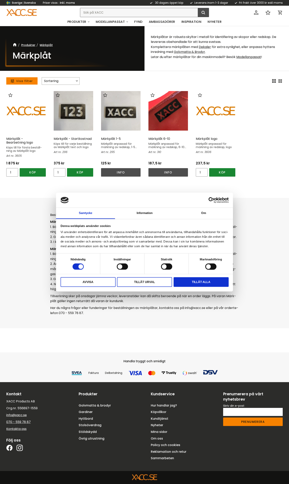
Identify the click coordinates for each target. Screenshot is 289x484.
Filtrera (22, 81)
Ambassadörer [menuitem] (162, 21)
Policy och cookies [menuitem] (165, 445)
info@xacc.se (16, 415)
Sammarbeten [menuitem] (162, 458)
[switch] (122, 266)
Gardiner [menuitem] (86, 412)
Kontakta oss (16, 429)
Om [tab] (203, 213)
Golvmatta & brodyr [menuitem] (95, 405)
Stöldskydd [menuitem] (88, 432)
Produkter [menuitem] (76, 21)
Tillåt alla (201, 282)
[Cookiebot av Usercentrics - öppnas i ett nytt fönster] (211, 200)
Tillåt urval (144, 282)
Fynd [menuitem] (138, 21)
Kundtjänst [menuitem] (159, 418)
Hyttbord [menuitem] (86, 418)
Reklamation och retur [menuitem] (168, 451)
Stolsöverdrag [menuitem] (90, 425)
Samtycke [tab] (85, 213)
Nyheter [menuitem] (215, 21)
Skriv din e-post (233, 406)
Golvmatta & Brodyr (189, 52)
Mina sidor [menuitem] (159, 432)
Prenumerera (253, 422)
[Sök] (203, 12)
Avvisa (88, 282)
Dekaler (205, 47)
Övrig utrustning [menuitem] (91, 438)
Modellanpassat (248, 57)
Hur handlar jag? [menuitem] (164, 405)
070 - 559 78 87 (18, 422)
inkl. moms (67, 3)
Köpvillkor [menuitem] (158, 412)
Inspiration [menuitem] (191, 21)
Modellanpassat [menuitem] (110, 21)
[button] (267, 12)
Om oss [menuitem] (157, 438)
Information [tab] (145, 213)
